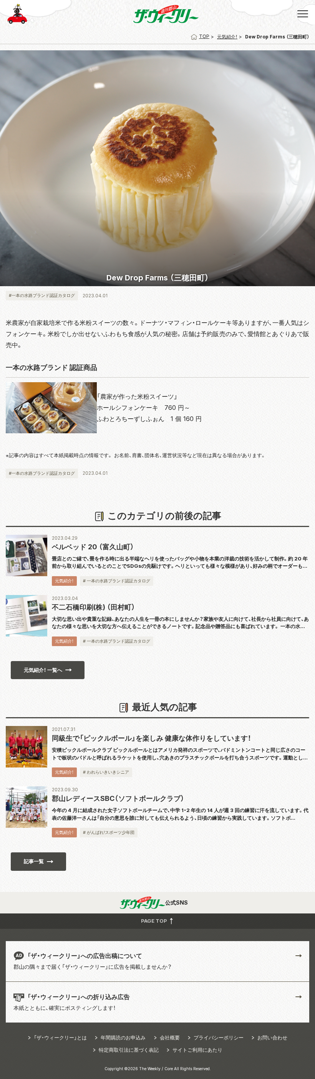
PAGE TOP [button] (154, 921)
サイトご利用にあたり (197, 1050)
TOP (204, 36)
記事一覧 (34, 861)
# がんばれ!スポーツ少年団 (108, 832)
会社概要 (170, 1037)
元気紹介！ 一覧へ (43, 670)
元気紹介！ (227, 37)
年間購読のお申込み (123, 1037)
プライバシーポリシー (219, 1037)
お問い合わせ (272, 1037)
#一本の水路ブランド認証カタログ (42, 295)
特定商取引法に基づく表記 (129, 1050)
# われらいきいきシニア (106, 772)
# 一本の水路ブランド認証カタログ (116, 580)
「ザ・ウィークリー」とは (60, 1037)
